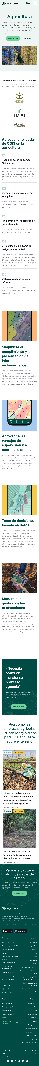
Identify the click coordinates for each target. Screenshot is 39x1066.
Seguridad (5, 1057)
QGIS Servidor (6, 989)
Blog (35, 1007)
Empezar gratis (13, 38)
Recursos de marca (31, 1028)
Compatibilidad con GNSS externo (10, 958)
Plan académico (7, 992)
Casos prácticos (32, 1003)
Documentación (32, 1014)
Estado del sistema (31, 1032)
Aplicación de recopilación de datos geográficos (29, 978)
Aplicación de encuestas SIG (29, 990)
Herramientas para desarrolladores (7, 967)
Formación (34, 1010)
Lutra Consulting (6, 1051)
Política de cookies (7, 1054)
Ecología (34, 949)
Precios (4, 1017)
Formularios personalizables (10, 946)
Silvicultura (33, 960)
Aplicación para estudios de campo (28, 972)
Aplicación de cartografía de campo (29, 984)
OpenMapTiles (32, 924)
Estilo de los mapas (8, 972)
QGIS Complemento (8, 949)
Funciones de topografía (9, 976)
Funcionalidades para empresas (8, 981)
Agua (35, 953)
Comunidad (33, 1021)
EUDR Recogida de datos (29, 967)
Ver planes (27, 38)
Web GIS (4, 953)
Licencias (34, 1054)
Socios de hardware (8, 1010)
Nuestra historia (7, 1003)
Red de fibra (33, 942)
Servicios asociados (8, 1007)
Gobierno (34, 964)
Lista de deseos (32, 1035)
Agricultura (33, 946)
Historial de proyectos (8, 962)
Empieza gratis (6, 985)
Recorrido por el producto (10, 942)
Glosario (34, 1039)
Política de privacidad (31, 1051)
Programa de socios (8, 1014)
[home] (10, 3)
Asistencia (34, 1017)
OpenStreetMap (21, 924)
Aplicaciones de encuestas (29, 1043)
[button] (28, 3)
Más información (18, 706)
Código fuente (32, 1025)
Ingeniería (34, 956)
